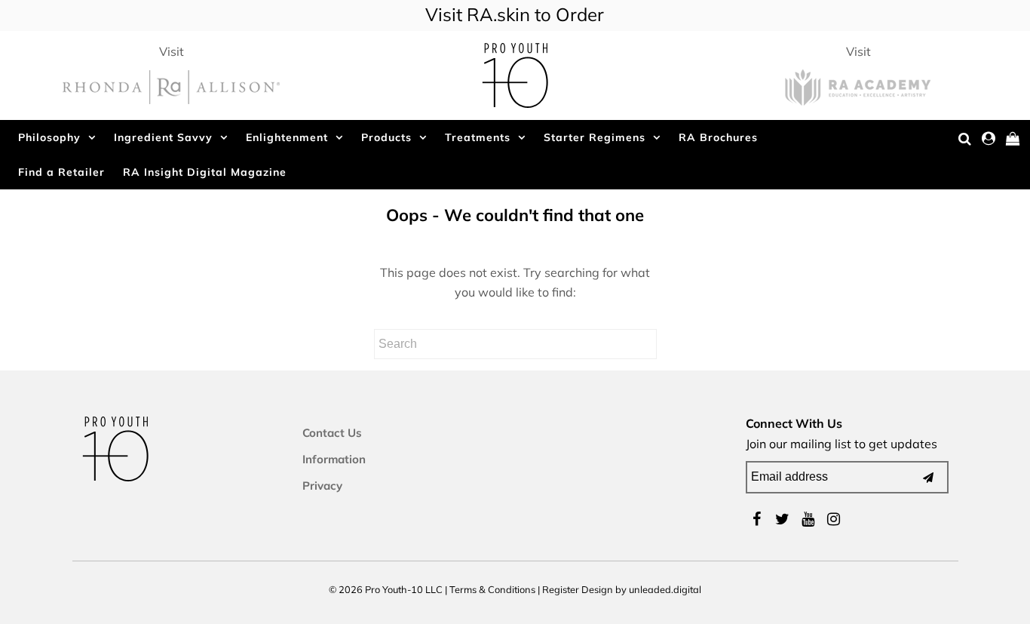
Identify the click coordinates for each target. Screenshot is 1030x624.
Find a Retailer (61, 172)
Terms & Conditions (492, 589)
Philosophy (49, 137)
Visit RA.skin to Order (514, 14)
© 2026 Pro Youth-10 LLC (386, 589)
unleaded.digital (665, 589)
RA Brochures (718, 137)
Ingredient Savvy (163, 137)
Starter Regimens (594, 137)
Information (334, 459)
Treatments (477, 137)
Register (560, 589)
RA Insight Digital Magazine (205, 172)
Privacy (322, 485)
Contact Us (332, 433)
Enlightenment (287, 137)
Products (386, 137)
